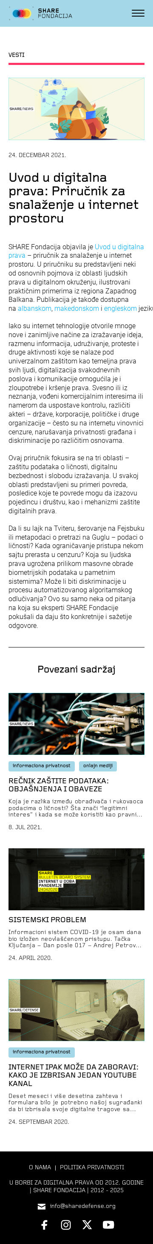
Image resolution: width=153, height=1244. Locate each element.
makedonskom (76, 308)
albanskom (34, 308)
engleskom (120, 308)
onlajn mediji (98, 765)
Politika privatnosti (92, 1168)
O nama (40, 1168)
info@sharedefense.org (83, 1206)
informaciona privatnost (42, 765)
